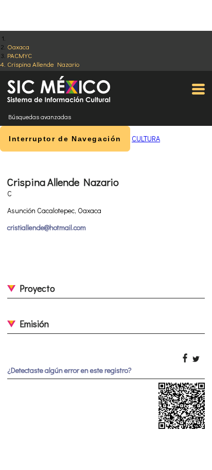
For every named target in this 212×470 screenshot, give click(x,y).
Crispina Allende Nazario (43, 64)
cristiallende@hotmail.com (46, 227)
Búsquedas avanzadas (39, 116)
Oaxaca (18, 46)
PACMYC (19, 55)
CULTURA (146, 138)
